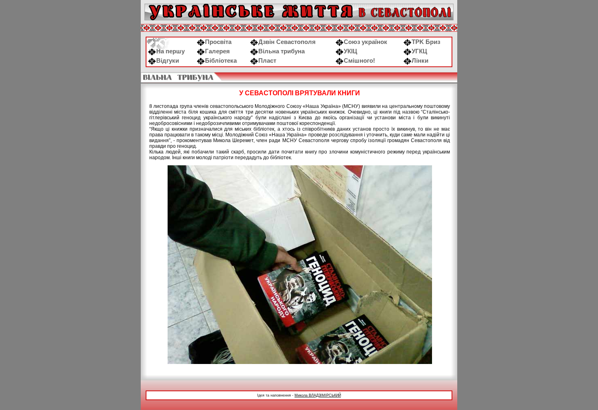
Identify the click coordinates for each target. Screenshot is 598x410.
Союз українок (365, 42)
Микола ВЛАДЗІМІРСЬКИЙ (318, 395)
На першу (170, 51)
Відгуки (167, 60)
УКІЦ (350, 51)
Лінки (420, 60)
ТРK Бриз (426, 42)
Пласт (267, 60)
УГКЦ (419, 51)
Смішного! (359, 60)
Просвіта (218, 42)
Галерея (217, 51)
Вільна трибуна (281, 51)
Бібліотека (221, 60)
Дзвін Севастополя (287, 42)
